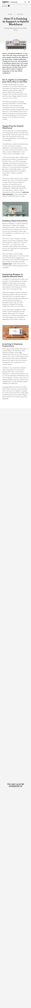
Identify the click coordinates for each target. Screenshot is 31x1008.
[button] (6, 6)
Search (25, 2)
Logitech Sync (7, 264)
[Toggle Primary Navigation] (29, 2)
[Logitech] (10, 2)
